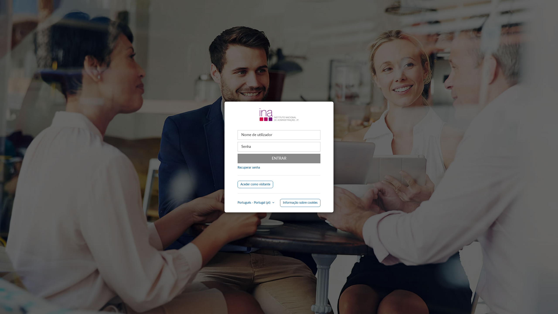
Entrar (279, 158)
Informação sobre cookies (300, 202)
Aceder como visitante (255, 184)
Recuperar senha (249, 167)
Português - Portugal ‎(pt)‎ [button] (254, 202)
